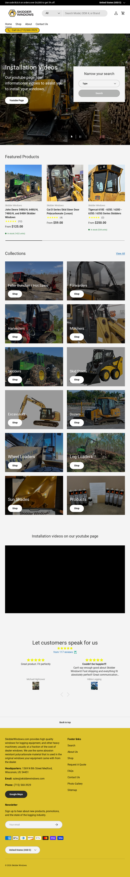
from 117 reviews (63, 652)
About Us (14, 115)
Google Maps (16, 794)
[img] (65, 648)
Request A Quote (77, 764)
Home (8, 24)
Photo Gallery (75, 783)
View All (120, 253)
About (28, 24)
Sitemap (72, 790)
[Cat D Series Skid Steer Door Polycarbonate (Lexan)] (65, 183)
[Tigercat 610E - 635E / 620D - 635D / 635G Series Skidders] (106, 183)
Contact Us (42, 24)
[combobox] (74, 13)
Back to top (65, 722)
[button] (123, 13)
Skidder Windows (19, 865)
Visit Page (60, 2)
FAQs (70, 770)
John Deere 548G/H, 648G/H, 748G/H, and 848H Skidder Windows (21, 213)
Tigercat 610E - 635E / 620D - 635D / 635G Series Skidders (105, 211)
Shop (18, 24)
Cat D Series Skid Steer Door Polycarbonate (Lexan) (63, 211)
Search (71, 745)
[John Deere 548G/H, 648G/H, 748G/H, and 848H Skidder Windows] (23, 183)
